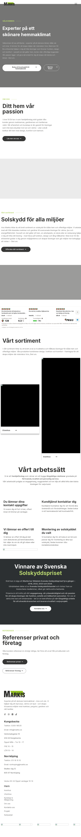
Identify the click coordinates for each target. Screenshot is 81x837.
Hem (7, 786)
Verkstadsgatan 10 (12, 734)
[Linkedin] (12, 714)
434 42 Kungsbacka (12, 738)
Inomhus (7, 790)
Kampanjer (8, 815)
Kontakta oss (9, 807)
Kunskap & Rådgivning (8, 799)
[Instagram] (9, 714)
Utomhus (7, 794)
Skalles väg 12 (10, 769)
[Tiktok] (16, 714)
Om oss (7, 804)
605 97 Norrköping (12, 773)
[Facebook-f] (5, 714)
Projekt (7, 811)
